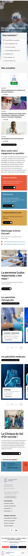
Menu (23, 552)
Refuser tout (5, 547)
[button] (8, 348)
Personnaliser (22, 547)
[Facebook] (11, 530)
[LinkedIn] (16, 530)
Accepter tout (14, 547)
